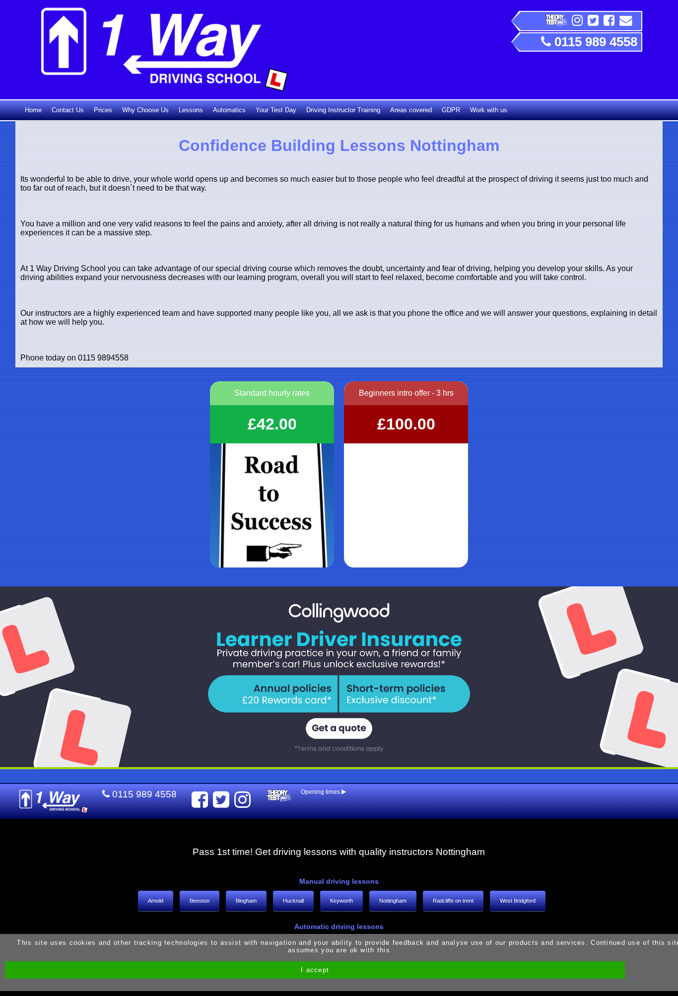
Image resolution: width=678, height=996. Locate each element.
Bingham (246, 901)
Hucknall (293, 901)
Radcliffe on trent (453, 901)
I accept (315, 970)
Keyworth (341, 901)
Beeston (199, 901)
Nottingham (393, 901)
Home (33, 110)
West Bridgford (518, 901)
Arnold (155, 901)
